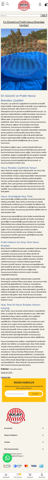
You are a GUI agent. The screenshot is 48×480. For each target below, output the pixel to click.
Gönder (35, 394)
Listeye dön (5, 377)
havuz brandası (31, 109)
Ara (43, 16)
